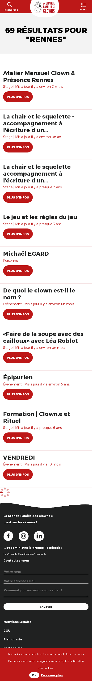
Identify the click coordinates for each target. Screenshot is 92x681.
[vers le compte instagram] (26, 535)
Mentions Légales (17, 621)
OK (34, 675)
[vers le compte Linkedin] (41, 535)
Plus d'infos (18, 96)
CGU (7, 630)
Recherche (9, 9)
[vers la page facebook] (11, 535)
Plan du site (13, 639)
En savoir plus (52, 675)
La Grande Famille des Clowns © (25, 554)
